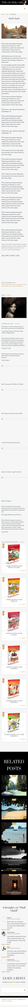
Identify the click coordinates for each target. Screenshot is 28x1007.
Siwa (9, 67)
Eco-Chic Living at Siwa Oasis (19, 284)
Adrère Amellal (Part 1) (7, 286)
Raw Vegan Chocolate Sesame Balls (11, 413)
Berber (10, 284)
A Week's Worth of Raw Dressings (14, 701)
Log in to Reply (5, 929)
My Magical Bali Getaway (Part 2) (11, 515)
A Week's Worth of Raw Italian (14, 634)
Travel (7, 14)
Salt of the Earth (5, 284)
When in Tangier (6, 501)
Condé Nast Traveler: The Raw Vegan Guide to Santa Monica (12, 332)
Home (2, 14)
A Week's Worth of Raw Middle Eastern (14, 566)
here (13, 246)
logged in (12, 982)
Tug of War (4, 532)
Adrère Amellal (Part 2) (18, 286)
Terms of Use (4, 1001)
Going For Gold (6, 348)
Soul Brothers (5, 360)
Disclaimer (10, 1001)
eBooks (4, 570)
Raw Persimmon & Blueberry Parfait (12, 384)
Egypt (12, 875)
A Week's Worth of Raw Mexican (10, 443)
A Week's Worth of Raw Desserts (14, 668)
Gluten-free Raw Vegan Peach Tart (11, 472)
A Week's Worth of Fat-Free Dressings (14, 735)
